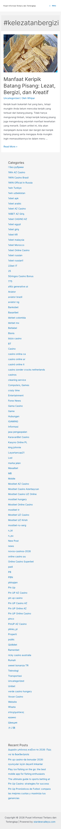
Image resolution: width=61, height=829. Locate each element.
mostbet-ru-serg (17, 525)
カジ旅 (11, 727)
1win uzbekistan (16, 193)
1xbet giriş (13, 229)
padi (10, 566)
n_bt (10, 530)
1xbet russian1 (15, 260)
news (11, 546)
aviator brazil (15, 297)
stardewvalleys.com (44, 821)
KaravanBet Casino (18, 437)
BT (9, 343)
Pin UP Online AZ (17, 608)
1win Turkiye (15, 188)
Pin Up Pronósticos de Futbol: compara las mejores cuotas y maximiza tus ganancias (29, 793)
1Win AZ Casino (16, 172)
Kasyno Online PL (17, 442)
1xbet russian (15, 255)
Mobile (11, 478)
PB (9, 572)
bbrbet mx (13, 323)
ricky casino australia (19, 655)
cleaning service (17, 380)
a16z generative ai (18, 286)
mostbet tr (13, 509)
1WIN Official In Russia (20, 182)
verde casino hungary (20, 691)
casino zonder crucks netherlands (26, 369)
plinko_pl (12, 629)
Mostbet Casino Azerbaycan (23, 489)
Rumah (12, 660)
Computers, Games (18, 385)
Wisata (12, 707)
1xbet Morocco (16, 245)
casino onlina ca (17, 354)
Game (11, 411)
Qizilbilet (12, 644)
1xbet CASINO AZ (17, 219)
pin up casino (15, 598)
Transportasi (15, 676)
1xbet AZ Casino (17, 208)
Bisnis (11, 333)
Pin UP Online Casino (19, 613)
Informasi (13, 426)
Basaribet (13, 312)
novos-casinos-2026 (19, 551)
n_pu (10, 535)
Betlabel (12, 328)
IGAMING (13, 421)
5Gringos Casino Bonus (20, 276)
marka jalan (14, 463)
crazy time (14, 390)
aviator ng (13, 302)
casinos (12, 374)
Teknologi (13, 670)
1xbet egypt (14, 224)
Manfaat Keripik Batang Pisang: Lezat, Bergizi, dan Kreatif (29, 85)
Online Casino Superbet (21, 561)
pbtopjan (13, 582)
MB (10, 473)
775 (10, 281)
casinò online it (16, 364)
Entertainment (16, 395)
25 (9, 271)
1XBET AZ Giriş (16, 213)
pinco (11, 618)
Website (12, 702)
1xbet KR (13, 234)
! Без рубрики (16, 167)
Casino (12, 348)
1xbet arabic (14, 203)
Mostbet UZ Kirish (18, 520)
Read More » (10, 146)
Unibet (11, 686)
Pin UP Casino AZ (17, 603)
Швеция (12, 722)
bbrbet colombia (17, 317)
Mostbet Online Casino (20, 504)
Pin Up (11, 587)
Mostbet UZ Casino (18, 514)
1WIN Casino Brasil (18, 177)
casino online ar (16, 359)
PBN (10, 577)
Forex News (14, 400)
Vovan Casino (15, 696)
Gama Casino (15, 406)
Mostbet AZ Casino (18, 483)
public (11, 639)
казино (12, 717)
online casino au (17, 556)
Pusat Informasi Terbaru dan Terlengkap (19, 6)
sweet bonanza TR (18, 665)
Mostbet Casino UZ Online (22, 494)
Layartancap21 (16, 452)
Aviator (12, 291)
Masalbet (13, 468)
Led (10, 457)
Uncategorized (11, 98)
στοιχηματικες (16, 712)
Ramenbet (13, 650)
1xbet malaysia (16, 239)
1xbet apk (13, 198)
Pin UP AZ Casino (17, 592)
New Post (13, 540)
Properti (12, 634)
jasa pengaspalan (17, 432)
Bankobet (13, 307)
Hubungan (13, 416)
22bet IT (12, 265)
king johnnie (14, 447)
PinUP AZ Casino (17, 624)
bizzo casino (15, 338)
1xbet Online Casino (18, 250)
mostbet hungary (17, 499)
